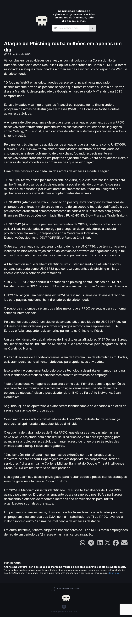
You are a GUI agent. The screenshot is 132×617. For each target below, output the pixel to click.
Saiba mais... (114, 573)
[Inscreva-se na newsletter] (92, 28)
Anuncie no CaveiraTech (68, 588)
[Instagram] (64, 607)
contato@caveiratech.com (64, 611)
